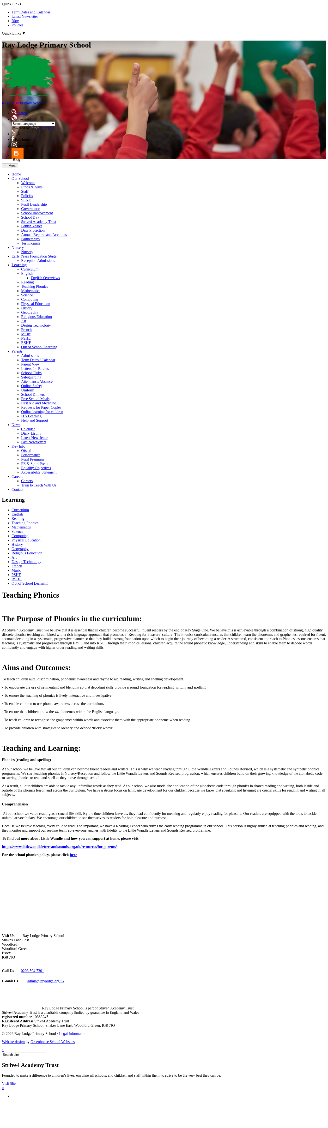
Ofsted (26, 451)
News (16, 425)
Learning (19, 265)
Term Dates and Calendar (31, 12)
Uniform (27, 390)
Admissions (30, 356)
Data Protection (33, 230)
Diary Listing (31, 433)
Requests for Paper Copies (41, 407)
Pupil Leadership (34, 204)
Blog (15, 21)
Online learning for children (42, 412)
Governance (30, 209)
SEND (26, 200)
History (26, 308)
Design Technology (36, 325)
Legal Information (72, 1034)
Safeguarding (31, 377)
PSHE (26, 338)
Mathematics (30, 291)
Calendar (28, 429)
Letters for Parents (35, 368)
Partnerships (30, 239)
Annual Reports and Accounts (44, 235)
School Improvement (37, 213)
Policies (17, 25)
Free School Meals (35, 399)
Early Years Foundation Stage (34, 256)
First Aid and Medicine (38, 403)
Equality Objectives (36, 468)
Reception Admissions (38, 260)
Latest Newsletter (25, 16)
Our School (20, 178)
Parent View (30, 364)
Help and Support (34, 420)
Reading (27, 282)
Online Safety (31, 386)
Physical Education (35, 304)
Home (16, 174)
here (73, 855)
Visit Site (9, 1083)
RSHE (26, 343)
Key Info (18, 446)
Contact (17, 489)
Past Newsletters (33, 442)
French (26, 330)
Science (27, 295)
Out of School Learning (39, 347)
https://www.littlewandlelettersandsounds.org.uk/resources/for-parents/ (59, 847)
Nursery (18, 248)
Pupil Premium (32, 459)
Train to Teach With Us (38, 485)
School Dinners (33, 394)
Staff (24, 191)
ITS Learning (31, 416)
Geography (29, 312)
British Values (31, 226)
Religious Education (36, 317)
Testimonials (30, 243)
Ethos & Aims (32, 187)
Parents (17, 351)
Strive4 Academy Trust (38, 222)
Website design (13, 1042)
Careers (17, 476)
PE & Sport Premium (37, 464)
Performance (30, 455)
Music (25, 334)
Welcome (28, 183)
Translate (47, 128)
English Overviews (45, 278)
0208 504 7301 (32, 971)
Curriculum (29, 269)
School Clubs (31, 373)
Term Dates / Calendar (38, 360)
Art (23, 321)
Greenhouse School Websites (52, 1042)
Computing (29, 299)
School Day (30, 217)
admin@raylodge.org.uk (45, 981)
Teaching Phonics (34, 286)
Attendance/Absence (37, 381)
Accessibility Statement (38, 472)
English (27, 273)
